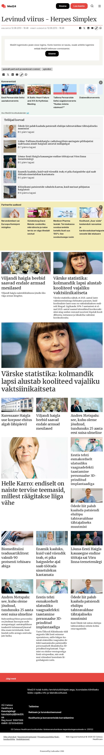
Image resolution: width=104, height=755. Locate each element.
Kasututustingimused (27, 737)
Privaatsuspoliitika (45, 737)
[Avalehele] (28, 6)
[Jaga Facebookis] (80, 28)
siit (28, 113)
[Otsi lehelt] (92, 6)
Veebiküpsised (23, 739)
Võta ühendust (9, 737)
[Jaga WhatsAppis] (100, 28)
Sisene (62, 6)
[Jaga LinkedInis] (88, 28)
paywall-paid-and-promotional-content (21, 69)
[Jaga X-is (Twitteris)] (84, 28)
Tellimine (34, 706)
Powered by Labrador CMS (52, 751)
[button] (3, 82)
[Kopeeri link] (96, 28)
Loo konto (79, 6)
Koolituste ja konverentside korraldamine (51, 718)
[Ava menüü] (99, 6)
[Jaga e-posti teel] (92, 28)
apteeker (47, 69)
